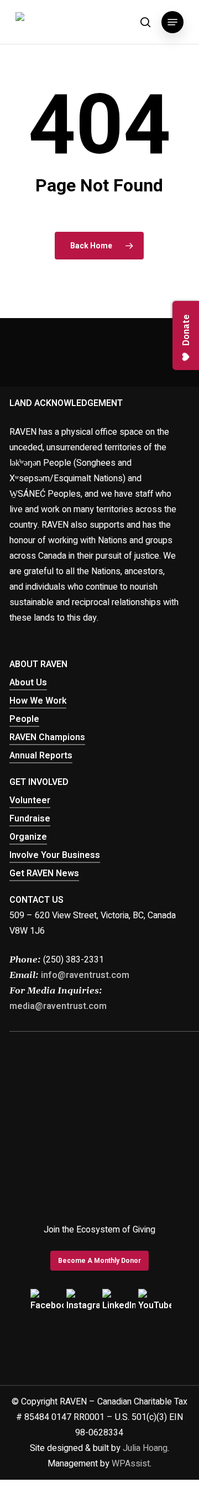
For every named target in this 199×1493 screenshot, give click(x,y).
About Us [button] (28, 682)
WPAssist (131, 1463)
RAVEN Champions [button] (47, 737)
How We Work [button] (37, 701)
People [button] (24, 719)
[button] (172, 22)
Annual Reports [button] (40, 755)
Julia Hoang (145, 1448)
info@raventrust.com (85, 975)
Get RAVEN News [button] (44, 873)
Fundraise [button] (29, 818)
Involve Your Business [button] (54, 855)
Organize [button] (28, 837)
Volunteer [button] (29, 800)
